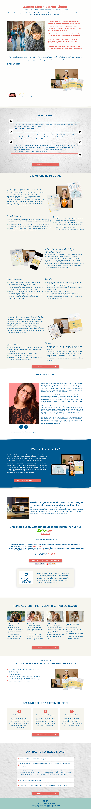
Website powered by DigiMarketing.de (45, 807)
